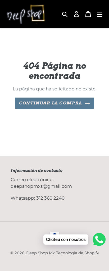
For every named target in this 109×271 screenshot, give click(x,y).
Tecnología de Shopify (77, 252)
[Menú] (100, 14)
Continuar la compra (50, 102)
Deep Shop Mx (40, 252)
